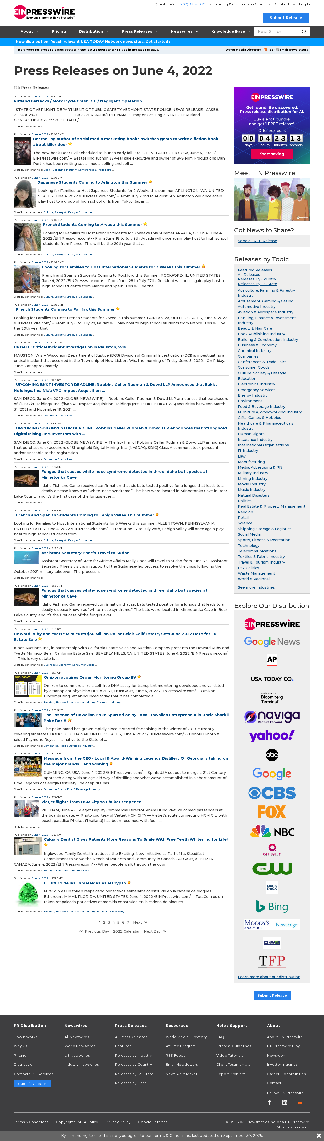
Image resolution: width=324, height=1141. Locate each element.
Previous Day (97, 931)
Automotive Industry (257, 306)
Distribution (24, 1064)
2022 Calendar (126, 931)
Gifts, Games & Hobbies (259, 417)
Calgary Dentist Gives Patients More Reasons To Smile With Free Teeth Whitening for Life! (136, 839)
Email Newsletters (293, 49)
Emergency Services (256, 390)
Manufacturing (251, 462)
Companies (51, 745)
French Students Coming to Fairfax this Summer (65, 309)
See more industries (256, 587)
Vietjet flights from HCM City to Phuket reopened (91, 801)
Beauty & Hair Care (56, 870)
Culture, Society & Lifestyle (61, 212)
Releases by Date (131, 1083)
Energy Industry (253, 395)
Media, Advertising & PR (260, 467)
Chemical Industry (109, 702)
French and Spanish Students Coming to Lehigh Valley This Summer (85, 515)
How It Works (25, 1037)
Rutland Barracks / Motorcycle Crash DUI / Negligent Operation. (78, 101)
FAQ (220, 1037)
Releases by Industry (133, 1055)
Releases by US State (134, 1074)
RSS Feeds (175, 1055)
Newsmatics (258, 1122)
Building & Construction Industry (268, 339)
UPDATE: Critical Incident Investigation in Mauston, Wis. (70, 347)
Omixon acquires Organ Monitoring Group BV (90, 677)
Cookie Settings (152, 1122)
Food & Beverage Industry (76, 745)
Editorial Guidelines (233, 1046)
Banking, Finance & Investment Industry (70, 702)
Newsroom (277, 1055)
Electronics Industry (256, 384)
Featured (123, 1046)
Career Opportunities (286, 1074)
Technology (248, 545)
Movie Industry (252, 484)
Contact (282, 4)
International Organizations (263, 445)
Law (69, 415)
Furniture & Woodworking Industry (270, 412)
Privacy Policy (118, 1122)
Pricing (240, 4)
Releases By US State (257, 284)
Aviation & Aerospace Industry (265, 312)
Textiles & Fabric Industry (261, 556)
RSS (270, 49)
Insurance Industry (255, 439)
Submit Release (286, 17)
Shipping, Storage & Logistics (264, 528)
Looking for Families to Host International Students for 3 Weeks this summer (121, 267)
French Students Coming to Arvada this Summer (92, 224)
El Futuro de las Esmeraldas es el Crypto (85, 883)
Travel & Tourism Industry (261, 562)
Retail (243, 517)
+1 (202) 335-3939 (190, 4)
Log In (304, 4)
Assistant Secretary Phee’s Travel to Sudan (85, 552)
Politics (245, 501)
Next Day (152, 931)
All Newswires (77, 1037)
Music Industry (251, 489)
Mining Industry (252, 478)
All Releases (249, 274)
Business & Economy (57, 664)
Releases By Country (257, 279)
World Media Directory (243, 49)
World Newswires (80, 1046)
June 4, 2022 (40, 96)
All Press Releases (131, 1037)
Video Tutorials (229, 1055)
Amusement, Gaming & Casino (265, 301)
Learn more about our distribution (269, 977)
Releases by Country (133, 1064)
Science (245, 523)
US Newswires (77, 1055)
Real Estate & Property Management (271, 506)
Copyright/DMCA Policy (77, 1122)
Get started (157, 41)
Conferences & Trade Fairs (94, 169)
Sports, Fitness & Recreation (264, 540)
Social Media (249, 534)
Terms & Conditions (31, 1122)
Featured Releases (255, 270)
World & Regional (254, 579)
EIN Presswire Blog (284, 1046)
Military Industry (253, 473)
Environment (250, 401)
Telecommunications (257, 551)
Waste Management (256, 573)
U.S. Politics (248, 568)
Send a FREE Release (257, 241)
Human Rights (251, 434)
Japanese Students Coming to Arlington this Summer (92, 182)
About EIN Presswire (285, 1037)
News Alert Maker (181, 1074)
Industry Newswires (82, 1064)
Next (137, 922)
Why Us (20, 1046)
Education (85, 212)
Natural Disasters (254, 495)
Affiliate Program (181, 1046)
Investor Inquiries (282, 1064)
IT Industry (248, 450)
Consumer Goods (55, 415)
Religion (245, 512)
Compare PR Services (33, 1074)
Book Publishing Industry (60, 169)
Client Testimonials (233, 1064)
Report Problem (231, 1074)
